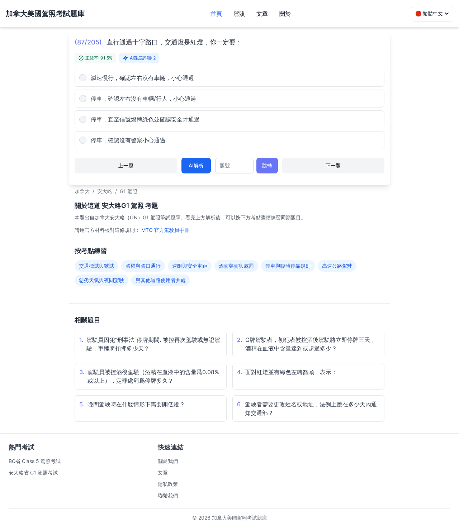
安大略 (104, 191)
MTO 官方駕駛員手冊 (165, 230)
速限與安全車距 (189, 266)
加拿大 (82, 191)
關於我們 (168, 461)
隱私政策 (168, 484)
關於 (285, 13)
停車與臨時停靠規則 (288, 266)
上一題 (125, 165)
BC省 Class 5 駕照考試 (35, 461)
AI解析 (196, 165)
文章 (262, 13)
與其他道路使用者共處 (161, 280)
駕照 (239, 13)
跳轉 (267, 165)
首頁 (216, 13)
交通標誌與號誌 (96, 266)
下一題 (333, 165)
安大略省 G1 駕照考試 (33, 472)
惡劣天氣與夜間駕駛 (101, 280)
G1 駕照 (128, 191)
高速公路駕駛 (337, 266)
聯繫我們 (168, 495)
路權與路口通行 (143, 266)
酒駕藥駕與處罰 (236, 266)
